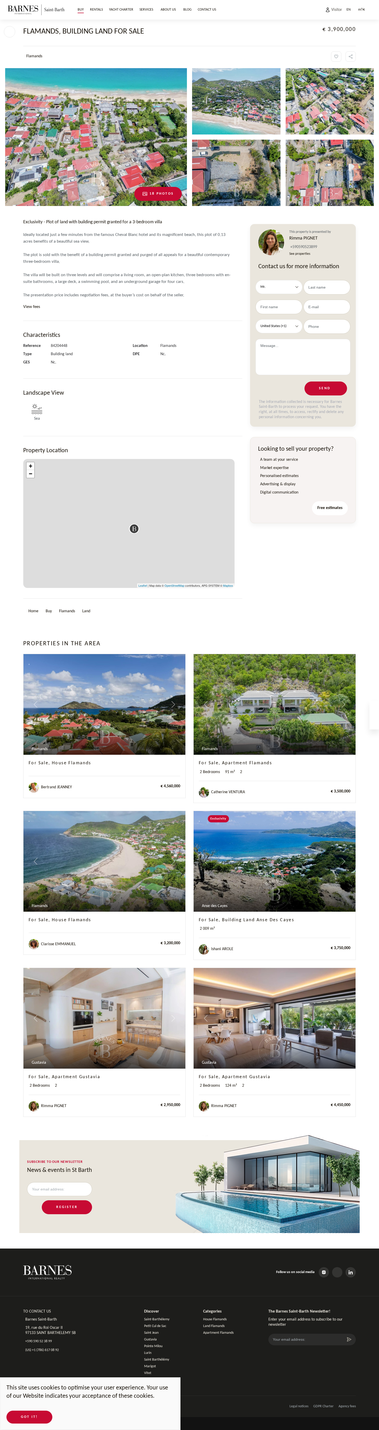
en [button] (349, 10)
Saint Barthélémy (156, 1360)
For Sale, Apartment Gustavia (64, 1077)
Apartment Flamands (218, 1333)
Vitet (147, 1373)
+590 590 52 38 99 (38, 1341)
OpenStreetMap (174, 585)
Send (325, 388)
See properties (299, 254)
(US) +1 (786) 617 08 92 (42, 1350)
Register (67, 1207)
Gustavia (150, 1339)
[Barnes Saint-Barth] (36, 9)
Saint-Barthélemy (156, 1319)
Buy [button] (81, 10)
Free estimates (329, 508)
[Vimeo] (337, 1272)
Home (33, 611)
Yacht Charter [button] (121, 10)
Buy (49, 611)
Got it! (29, 1417)
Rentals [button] (96, 10)
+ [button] (30, 466)
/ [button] (361, 10)
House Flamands (215, 1319)
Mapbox (228, 585)
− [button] (30, 474)
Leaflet (142, 585)
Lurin (147, 1353)
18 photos (162, 194)
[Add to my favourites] (336, 56)
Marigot (150, 1366)
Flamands (67, 611)
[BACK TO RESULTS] (9, 31)
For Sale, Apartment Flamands (235, 763)
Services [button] (146, 10)
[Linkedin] (350, 1272)
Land (86, 611)
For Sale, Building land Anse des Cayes (246, 920)
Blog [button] (187, 10)
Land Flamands (214, 1326)
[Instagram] (324, 1272)
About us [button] (168, 10)
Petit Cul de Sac (155, 1326)
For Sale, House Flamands (60, 763)
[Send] (349, 1339)
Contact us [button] (207, 10)
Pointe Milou (153, 1346)
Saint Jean (151, 1333)
